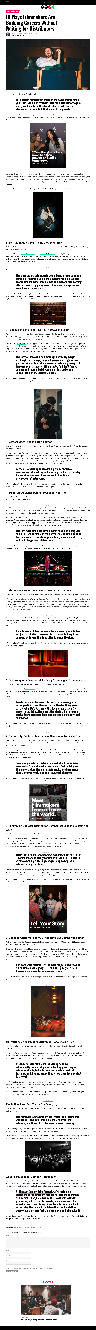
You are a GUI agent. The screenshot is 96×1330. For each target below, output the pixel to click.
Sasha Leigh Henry (28, 254)
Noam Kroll (29, 517)
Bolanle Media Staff (19, 35)
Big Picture (54, 838)
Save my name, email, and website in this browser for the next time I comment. (29, 1268)
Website (8, 1261)
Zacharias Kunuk (22, 740)
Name (8, 1250)
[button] (7, 2)
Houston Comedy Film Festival (35, 1191)
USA (40, 1227)
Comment (9, 1235)
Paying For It (21, 343)
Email (8, 1255)
